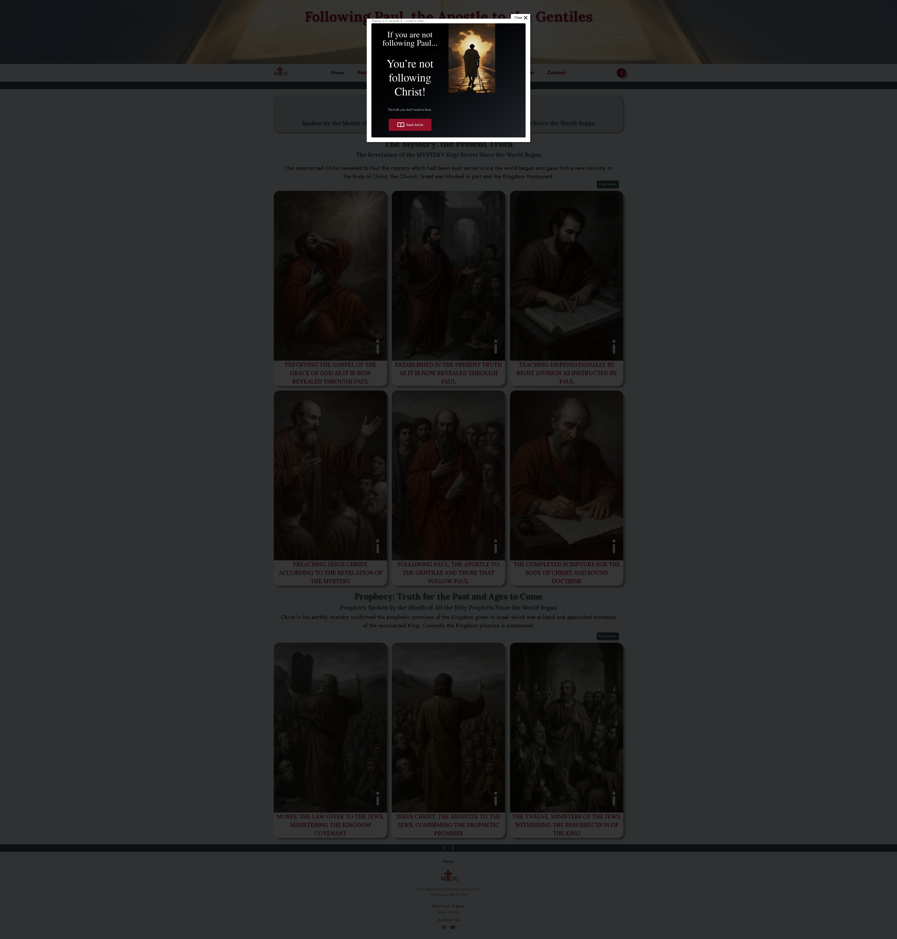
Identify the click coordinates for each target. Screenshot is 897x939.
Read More (608, 184)
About (527, 73)
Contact (557, 73)
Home (338, 73)
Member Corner (420, 73)
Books (458, 73)
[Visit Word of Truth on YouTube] (452, 927)
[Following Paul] (280, 72)
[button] (330, 288)
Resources (490, 73)
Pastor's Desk (373, 73)
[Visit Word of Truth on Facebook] (444, 927)
